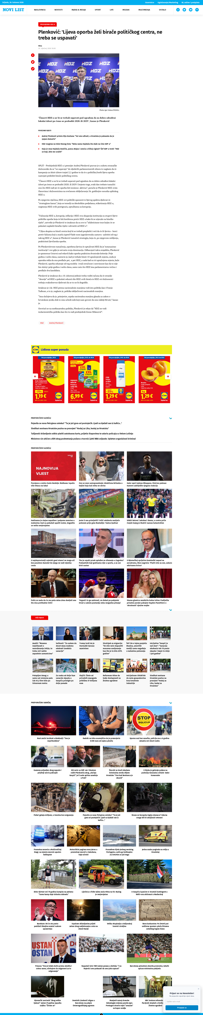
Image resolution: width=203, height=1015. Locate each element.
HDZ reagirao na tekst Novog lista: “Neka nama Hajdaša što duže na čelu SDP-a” (76, 144)
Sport (98, 10)
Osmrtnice (149, 2)
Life (111, 10)
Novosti (59, 10)
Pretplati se (182, 1008)
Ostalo (162, 10)
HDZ (42, 323)
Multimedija (144, 10)
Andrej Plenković (56, 323)
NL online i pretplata (190, 2)
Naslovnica (39, 10)
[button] (168, 376)
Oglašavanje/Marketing (168, 2)
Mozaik (126, 10)
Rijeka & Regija (79, 10)
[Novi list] (13, 9)
